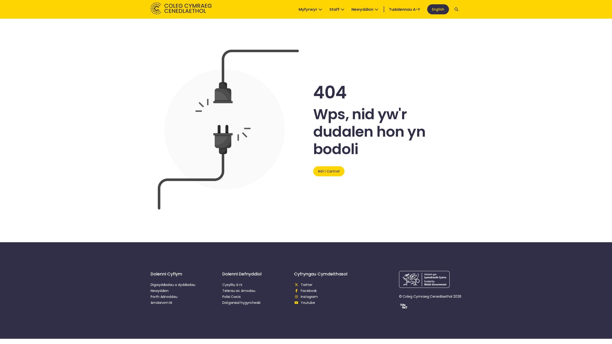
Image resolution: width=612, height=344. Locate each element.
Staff (334, 9)
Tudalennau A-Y (404, 9)
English (438, 9)
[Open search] (456, 9)
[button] (403, 307)
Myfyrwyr (308, 9)
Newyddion (362, 9)
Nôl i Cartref (329, 171)
